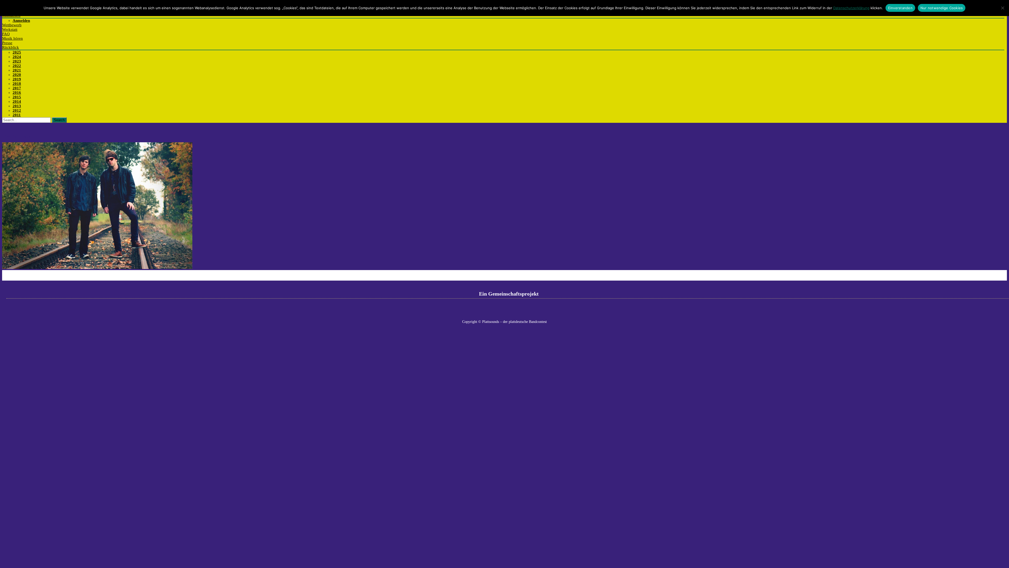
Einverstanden (900, 8)
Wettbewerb (12, 25)
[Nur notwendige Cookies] (1002, 8)
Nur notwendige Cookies (941, 8)
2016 (17, 92)
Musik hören (12, 38)
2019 (17, 79)
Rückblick (10, 47)
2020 (17, 75)
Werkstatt (9, 29)
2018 (17, 84)
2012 (17, 110)
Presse (7, 43)
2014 (17, 101)
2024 (17, 57)
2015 (17, 97)
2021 (17, 70)
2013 (17, 106)
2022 (17, 66)
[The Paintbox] (97, 268)
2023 (17, 61)
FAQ (6, 34)
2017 (17, 88)
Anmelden (21, 20)
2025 (17, 52)
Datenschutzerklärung (851, 8)
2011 (17, 115)
